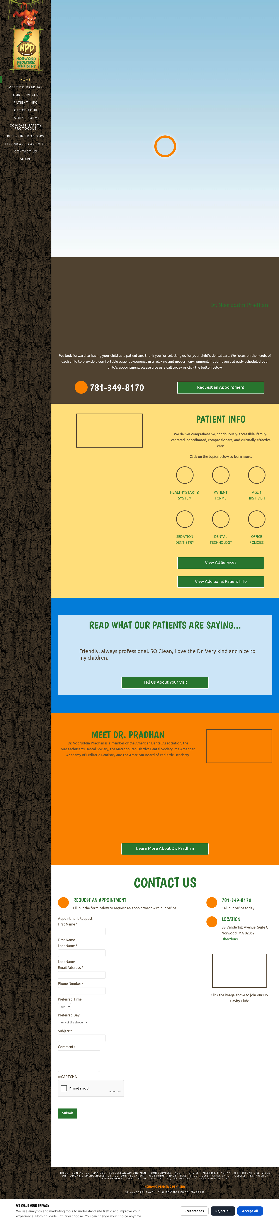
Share (191, 1178)
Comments (66, 1047)
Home (64, 1173)
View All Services (220, 562)
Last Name (67, 946)
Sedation (137, 1176)
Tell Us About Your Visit (165, 682)
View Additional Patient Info (221, 581)
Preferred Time (70, 999)
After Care (221, 1176)
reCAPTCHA (67, 1077)
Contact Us (80, 1173)
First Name (68, 924)
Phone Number (71, 983)
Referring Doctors (141, 1178)
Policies (239, 1176)
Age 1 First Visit (187, 1173)
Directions (230, 939)
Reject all (223, 1211)
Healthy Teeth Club (194, 1176)
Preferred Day (69, 1015)
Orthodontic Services (252, 1173)
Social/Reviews (172, 1178)
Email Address (70, 968)
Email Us (98, 1173)
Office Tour (117, 1176)
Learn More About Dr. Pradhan (165, 848)
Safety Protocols (213, 1178)
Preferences (194, 1211)
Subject (65, 1031)
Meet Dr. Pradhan (217, 1173)
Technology (258, 1176)
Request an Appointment (220, 387)
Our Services (161, 1173)
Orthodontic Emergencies (83, 1176)
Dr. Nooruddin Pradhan (239, 304)
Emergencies (112, 1178)
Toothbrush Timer (162, 1176)
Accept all (250, 1211)
